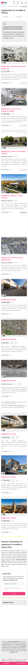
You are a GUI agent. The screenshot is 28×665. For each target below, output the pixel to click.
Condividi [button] (24, 6)
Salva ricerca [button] (22, 663)
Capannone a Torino (8, 299)
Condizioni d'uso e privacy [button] (20, 660)
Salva (14, 593)
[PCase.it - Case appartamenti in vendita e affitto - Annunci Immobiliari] (4, 2)
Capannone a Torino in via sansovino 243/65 (11, 110)
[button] (14, 2)
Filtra (7, 663)
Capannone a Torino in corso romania (12, 197)
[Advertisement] (14, 224)
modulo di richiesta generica (16, 405)
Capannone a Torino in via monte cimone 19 (13, 67)
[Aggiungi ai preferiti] (11, 83)
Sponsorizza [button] (6, 82)
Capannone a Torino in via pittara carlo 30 (13, 153)
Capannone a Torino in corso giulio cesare (12, 259)
